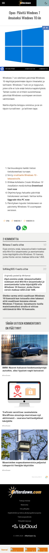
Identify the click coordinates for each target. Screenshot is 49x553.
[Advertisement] (24, 137)
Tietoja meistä (24, 501)
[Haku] (39, 3)
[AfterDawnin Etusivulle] (24, 3)
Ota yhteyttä (24, 509)
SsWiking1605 (9, 268)
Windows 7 (18, 221)
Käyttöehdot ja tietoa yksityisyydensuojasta (24, 513)
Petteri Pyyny (10, 69)
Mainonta (24, 505)
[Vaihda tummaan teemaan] (46, 3)
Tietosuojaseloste (24, 517)
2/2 (44, 268)
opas (7, 221)
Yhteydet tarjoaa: (24, 521)
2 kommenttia (43, 69)
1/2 (45, 244)
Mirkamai (7, 244)
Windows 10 (30, 221)
